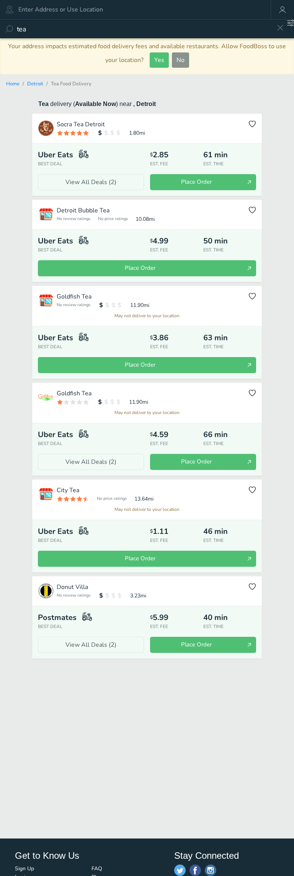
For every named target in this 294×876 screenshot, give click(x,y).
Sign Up (24, 868)
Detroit (35, 83)
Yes (159, 60)
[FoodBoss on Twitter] (180, 870)
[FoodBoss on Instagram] (210, 870)
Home (13, 83)
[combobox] (144, 29)
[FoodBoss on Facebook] (195, 870)
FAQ (96, 868)
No (180, 60)
